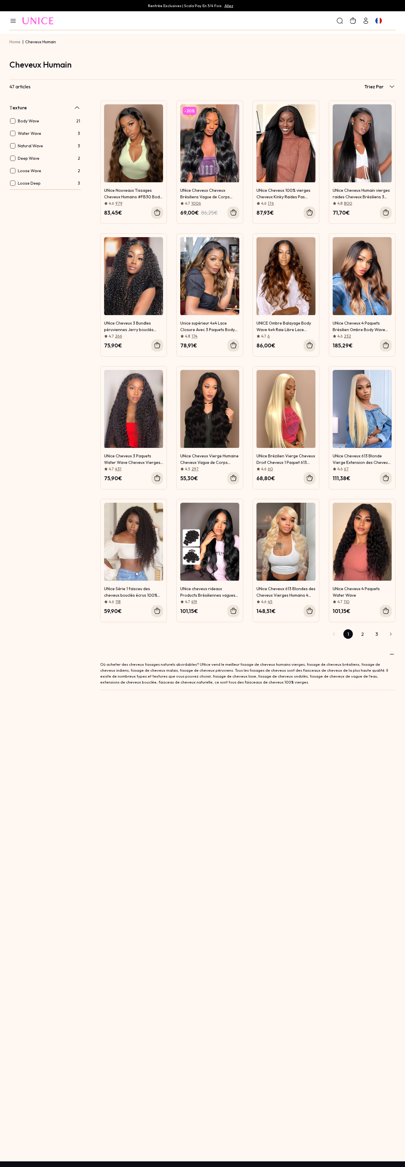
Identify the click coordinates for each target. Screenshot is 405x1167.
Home (14, 41)
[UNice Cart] (365, 20)
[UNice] (38, 20)
